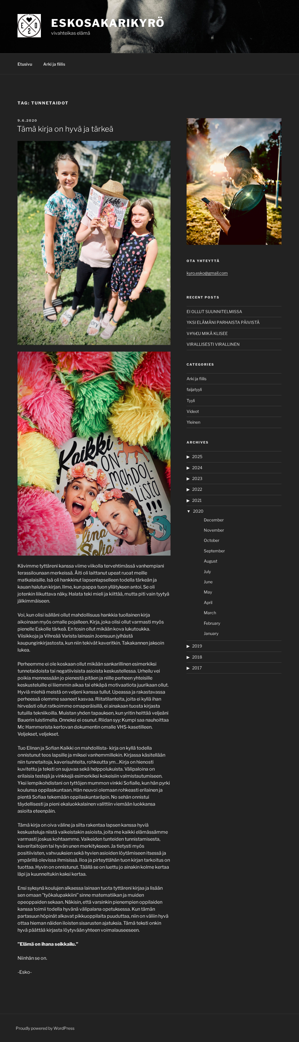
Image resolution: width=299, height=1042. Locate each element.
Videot (193, 411)
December (214, 519)
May (208, 591)
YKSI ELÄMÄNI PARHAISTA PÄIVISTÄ (223, 322)
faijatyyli (194, 389)
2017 (197, 667)
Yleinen (193, 422)
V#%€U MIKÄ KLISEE (207, 333)
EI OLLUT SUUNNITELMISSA (214, 311)
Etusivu (25, 64)
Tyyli (191, 400)
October (211, 540)
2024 (197, 467)
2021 (197, 500)
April (208, 602)
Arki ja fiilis (54, 64)
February (212, 623)
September (214, 550)
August (210, 560)
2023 (197, 478)
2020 (198, 511)
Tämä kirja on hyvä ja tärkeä (65, 128)
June (208, 581)
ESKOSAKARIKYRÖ (108, 23)
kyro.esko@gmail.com (207, 272)
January (211, 633)
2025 (197, 456)
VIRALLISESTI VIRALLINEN (213, 344)
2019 (197, 645)
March (210, 612)
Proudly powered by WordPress (45, 1028)
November (214, 530)
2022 (197, 489)
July (207, 571)
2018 (197, 656)
